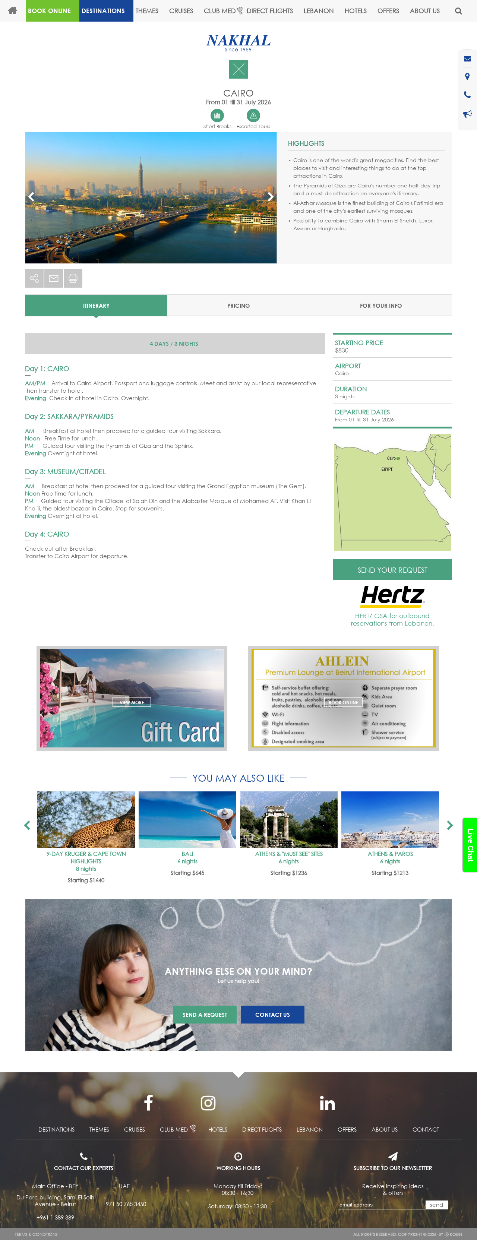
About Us (425, 11)
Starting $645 (187, 872)
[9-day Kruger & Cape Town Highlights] (86, 819)
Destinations (103, 10)
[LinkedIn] (327, 1103)
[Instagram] (208, 1103)
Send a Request (205, 1014)
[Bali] (187, 819)
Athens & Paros (390, 853)
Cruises (181, 11)
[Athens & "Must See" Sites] (289, 819)
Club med (174, 1129)
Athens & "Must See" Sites (289, 853)
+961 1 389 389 (55, 1217)
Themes (147, 11)
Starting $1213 (390, 872)
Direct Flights (270, 11)
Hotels (217, 1129)
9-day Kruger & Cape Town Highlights (86, 857)
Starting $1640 (86, 880)
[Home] (16, 11)
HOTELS (356, 11)
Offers (388, 11)
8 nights (86, 868)
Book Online (49, 10)
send (436, 1204)
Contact (426, 1129)
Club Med (220, 11)
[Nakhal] (238, 43)
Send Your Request (392, 570)
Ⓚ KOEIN (453, 1234)
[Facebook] (148, 1103)
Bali (187, 853)
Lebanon (319, 11)
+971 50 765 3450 (124, 1204)
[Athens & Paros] (390, 819)
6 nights (187, 861)
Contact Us (272, 1014)
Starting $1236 (289, 872)
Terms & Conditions (36, 1234)
